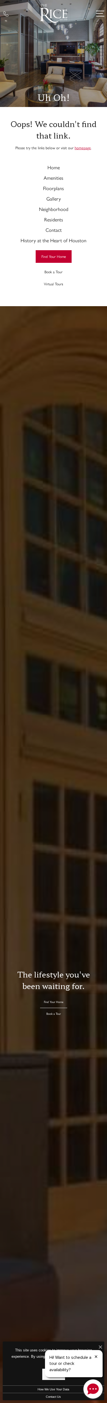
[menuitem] (53, 167)
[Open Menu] (100, 13)
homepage (83, 147)
